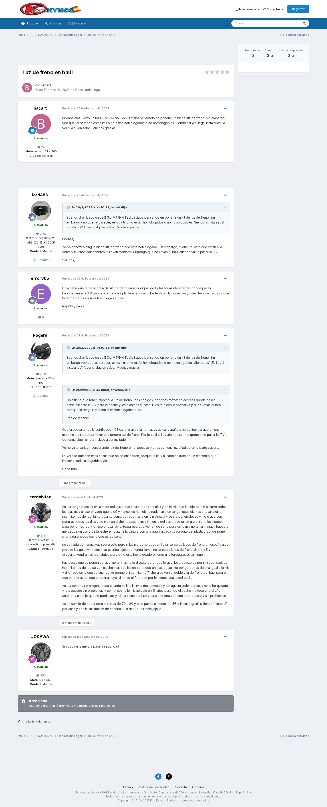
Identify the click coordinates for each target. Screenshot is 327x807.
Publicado (85, 108)
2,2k (42, 374)
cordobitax (40, 497)
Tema (127, 787)
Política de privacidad (154, 787)
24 (42, 147)
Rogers (40, 335)
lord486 (40, 195)
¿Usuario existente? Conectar (259, 9)
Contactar (181, 787)
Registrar (298, 9)
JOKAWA (40, 636)
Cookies (198, 787)
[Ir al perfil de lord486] (41, 211)
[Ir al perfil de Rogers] (41, 351)
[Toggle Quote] (69, 207)
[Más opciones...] (225, 108)
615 (42, 535)
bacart (40, 108)
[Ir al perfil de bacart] (27, 88)
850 (42, 675)
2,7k (42, 233)
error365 (40, 278)
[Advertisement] (126, 54)
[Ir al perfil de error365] (41, 294)
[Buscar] (304, 23)
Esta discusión (284, 23)
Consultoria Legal (88, 90)
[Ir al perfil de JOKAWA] (41, 652)
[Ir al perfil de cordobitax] (41, 513)
